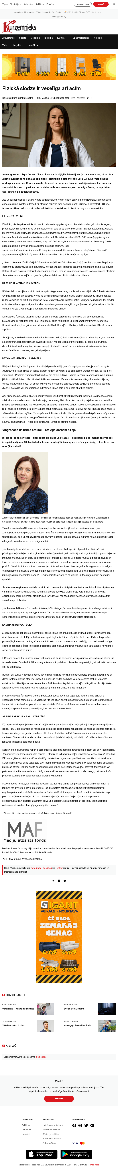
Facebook (47, 868)
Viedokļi (98, 38)
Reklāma (40, 4)
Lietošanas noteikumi (53, 1125)
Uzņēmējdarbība (81, 38)
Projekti (17, 45)
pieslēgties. (41, 1056)
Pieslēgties (57, 16)
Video (5, 45)
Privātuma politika (51, 1129)
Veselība (35, 38)
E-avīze (50, 4)
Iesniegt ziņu (83, 4)
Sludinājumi (15, 4)
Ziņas (5, 4)
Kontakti (26, 1134)
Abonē (101, 4)
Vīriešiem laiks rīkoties (13, 1025)
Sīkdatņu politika (51, 1134)
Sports (22, 38)
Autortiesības (49, 1143)
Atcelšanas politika (52, 1138)
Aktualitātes (8, 38)
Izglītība (48, 38)
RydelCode (94, 1165)
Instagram (35, 868)
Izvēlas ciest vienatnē (74, 1008)
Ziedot (59, 1098)
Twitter (59, 868)
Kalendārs (28, 4)
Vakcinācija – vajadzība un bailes (18, 1008)
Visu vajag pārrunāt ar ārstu (77, 1025)
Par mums (26, 1129)
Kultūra (61, 38)
